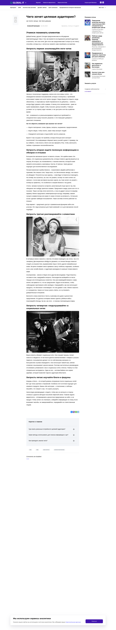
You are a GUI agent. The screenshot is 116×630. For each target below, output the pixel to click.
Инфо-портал (46, 449)
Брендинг (13, 7)
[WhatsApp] (76, 412)
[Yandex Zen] (101, 3)
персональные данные (73, 622)
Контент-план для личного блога (98, 73)
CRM (30, 449)
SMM (19, 7)
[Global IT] (21, 2)
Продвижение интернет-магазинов (70, 7)
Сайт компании (53, 7)
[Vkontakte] (103, 3)
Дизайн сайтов (42, 7)
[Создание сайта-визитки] (95, 90)
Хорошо (94, 621)
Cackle (27, 458)
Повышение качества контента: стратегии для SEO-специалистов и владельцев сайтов (98, 24)
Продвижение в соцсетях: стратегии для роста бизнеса (99, 54)
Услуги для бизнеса (90, 2)
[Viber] (74, 412)
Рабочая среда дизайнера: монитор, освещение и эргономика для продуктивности (97, 40)
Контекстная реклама (29, 7)
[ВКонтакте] (72, 412)
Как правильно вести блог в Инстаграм (97, 65)
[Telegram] (78, 412)
